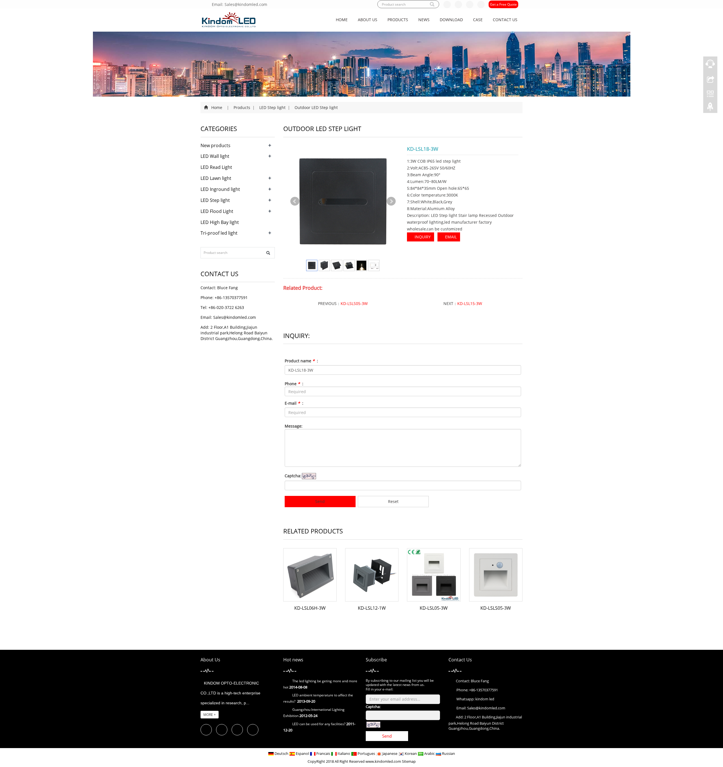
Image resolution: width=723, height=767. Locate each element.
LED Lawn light (216, 178)
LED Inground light (220, 189)
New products (215, 145)
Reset (393, 501)
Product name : (301, 360)
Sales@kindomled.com (234, 317)
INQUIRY (422, 236)
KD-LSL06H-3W (310, 608)
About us (367, 19)
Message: (293, 426)
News (424, 19)
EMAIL (450, 236)
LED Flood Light (217, 211)
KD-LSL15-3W (469, 303)
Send (320, 501)
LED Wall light (215, 156)
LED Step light (272, 107)
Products (397, 19)
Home (342, 19)
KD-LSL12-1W (372, 608)
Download (451, 19)
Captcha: (293, 475)
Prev (294, 201)
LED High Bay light (220, 222)
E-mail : (294, 403)
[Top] (710, 108)
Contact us (505, 19)
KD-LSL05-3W (434, 608)
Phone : (294, 383)
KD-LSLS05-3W (354, 303)
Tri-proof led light (219, 233)
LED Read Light (216, 167)
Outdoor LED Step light (315, 107)
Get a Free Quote (503, 4)
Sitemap (409, 761)
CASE (478, 19)
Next (391, 201)
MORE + (209, 714)
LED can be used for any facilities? (318, 724)
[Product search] (268, 253)
